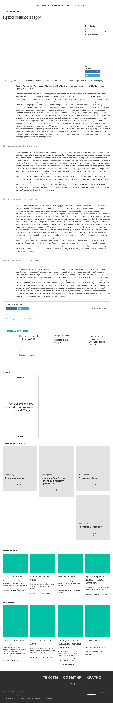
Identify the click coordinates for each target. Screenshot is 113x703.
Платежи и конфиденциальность (30, 698)
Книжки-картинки (12, 319)
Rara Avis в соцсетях (88, 684)
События (45, 5)
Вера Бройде (28, 319)
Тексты (35, 5)
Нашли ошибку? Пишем (99, 308)
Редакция (79, 5)
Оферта (49, 698)
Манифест (67, 5)
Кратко (56, 5)
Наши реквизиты (9, 698)
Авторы (51, 684)
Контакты (62, 684)
